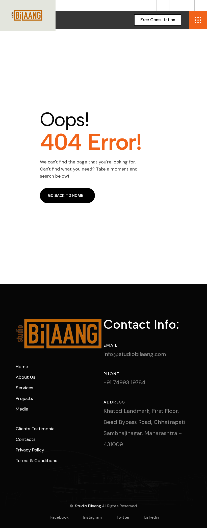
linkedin (151, 517)
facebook (59, 517)
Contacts (26, 439)
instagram (92, 517)
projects (24, 398)
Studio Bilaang (87, 506)
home (22, 367)
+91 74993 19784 (124, 382)
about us (25, 377)
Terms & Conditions (36, 461)
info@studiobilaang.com (135, 354)
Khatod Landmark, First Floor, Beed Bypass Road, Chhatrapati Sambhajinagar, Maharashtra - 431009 (144, 427)
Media (22, 409)
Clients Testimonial (36, 429)
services (24, 388)
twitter (123, 517)
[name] (157, 20)
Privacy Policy (30, 450)
